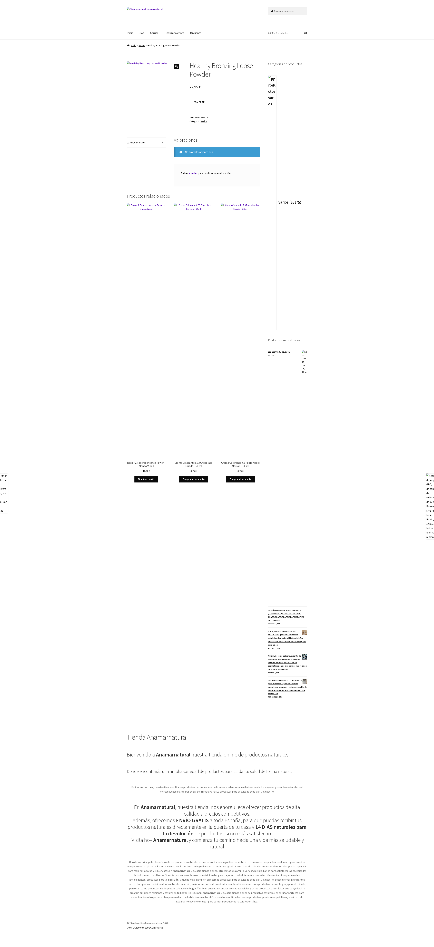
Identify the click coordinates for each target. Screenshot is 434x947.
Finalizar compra (174, 33)
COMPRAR (199, 102)
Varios (142, 45)
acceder (193, 173)
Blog (141, 33)
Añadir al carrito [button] (146, 479)
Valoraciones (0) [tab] (136, 142)
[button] (176, 66)
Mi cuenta (195, 33)
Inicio (130, 33)
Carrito (154, 33)
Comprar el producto (193, 479)
